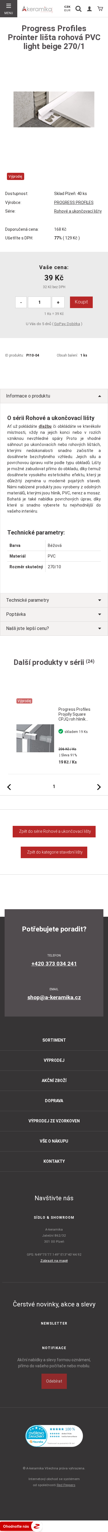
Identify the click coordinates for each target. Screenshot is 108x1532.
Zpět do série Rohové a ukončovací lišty (54, 831)
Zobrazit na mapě (54, 1261)
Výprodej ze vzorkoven (54, 1121)
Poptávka (16, 614)
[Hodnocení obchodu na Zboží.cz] (21, 1526)
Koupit (81, 302)
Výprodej (54, 1060)
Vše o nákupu (54, 1141)
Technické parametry (27, 600)
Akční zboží (54, 1080)
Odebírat (54, 1381)
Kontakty (54, 1161)
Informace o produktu (28, 396)
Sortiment (54, 1040)
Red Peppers (66, 1485)
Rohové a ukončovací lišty (78, 211)
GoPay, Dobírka (67, 324)
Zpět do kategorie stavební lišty (54, 852)
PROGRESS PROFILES (74, 202)
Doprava (54, 1100)
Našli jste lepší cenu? (27, 628)
